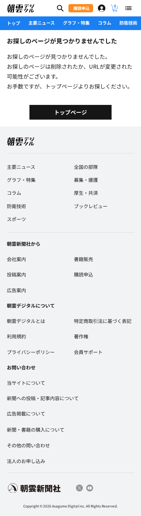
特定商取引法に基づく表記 (102, 320)
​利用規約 (16, 336)
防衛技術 (128, 22)
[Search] (60, 8)
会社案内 (16, 259)
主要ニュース (41, 22)
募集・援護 (86, 179)
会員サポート (88, 352)
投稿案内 (16, 274)
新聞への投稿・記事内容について (43, 398)
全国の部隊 (86, 166)
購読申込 (83, 274)
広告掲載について (26, 413)
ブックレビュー (90, 206)
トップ (13, 23)
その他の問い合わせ (28, 445)
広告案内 (16, 290)
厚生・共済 (86, 192)
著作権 (81, 336)
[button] (115, 8)
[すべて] (128, 8)
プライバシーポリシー (31, 352)
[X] (79, 488)
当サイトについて (26, 382)
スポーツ (16, 219)
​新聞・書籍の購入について (35, 429)
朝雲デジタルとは (26, 320)
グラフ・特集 (76, 22)
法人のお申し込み (26, 461)
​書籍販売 (83, 259)
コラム (104, 22)
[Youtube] (89, 488)
